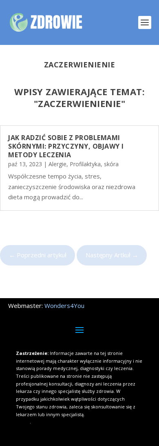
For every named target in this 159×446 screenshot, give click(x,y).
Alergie (57, 164)
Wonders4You (64, 305)
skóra (111, 164)
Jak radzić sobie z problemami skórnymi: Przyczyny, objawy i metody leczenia (66, 146)
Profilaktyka (85, 164)
